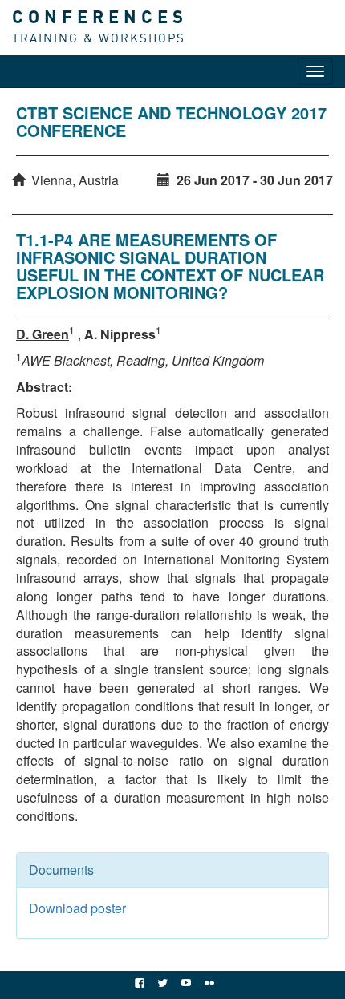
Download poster (77, 908)
